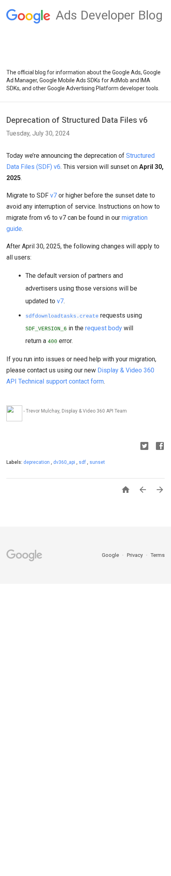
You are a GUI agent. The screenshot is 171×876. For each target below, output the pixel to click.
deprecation (37, 462)
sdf (83, 462)
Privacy (135, 555)
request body (103, 328)
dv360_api (64, 462)
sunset (97, 462)
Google (111, 555)
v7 (53, 195)
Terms (158, 555)
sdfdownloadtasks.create (62, 316)
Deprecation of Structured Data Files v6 (77, 120)
